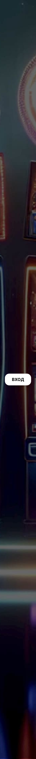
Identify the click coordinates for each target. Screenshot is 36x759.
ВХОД (18, 379)
